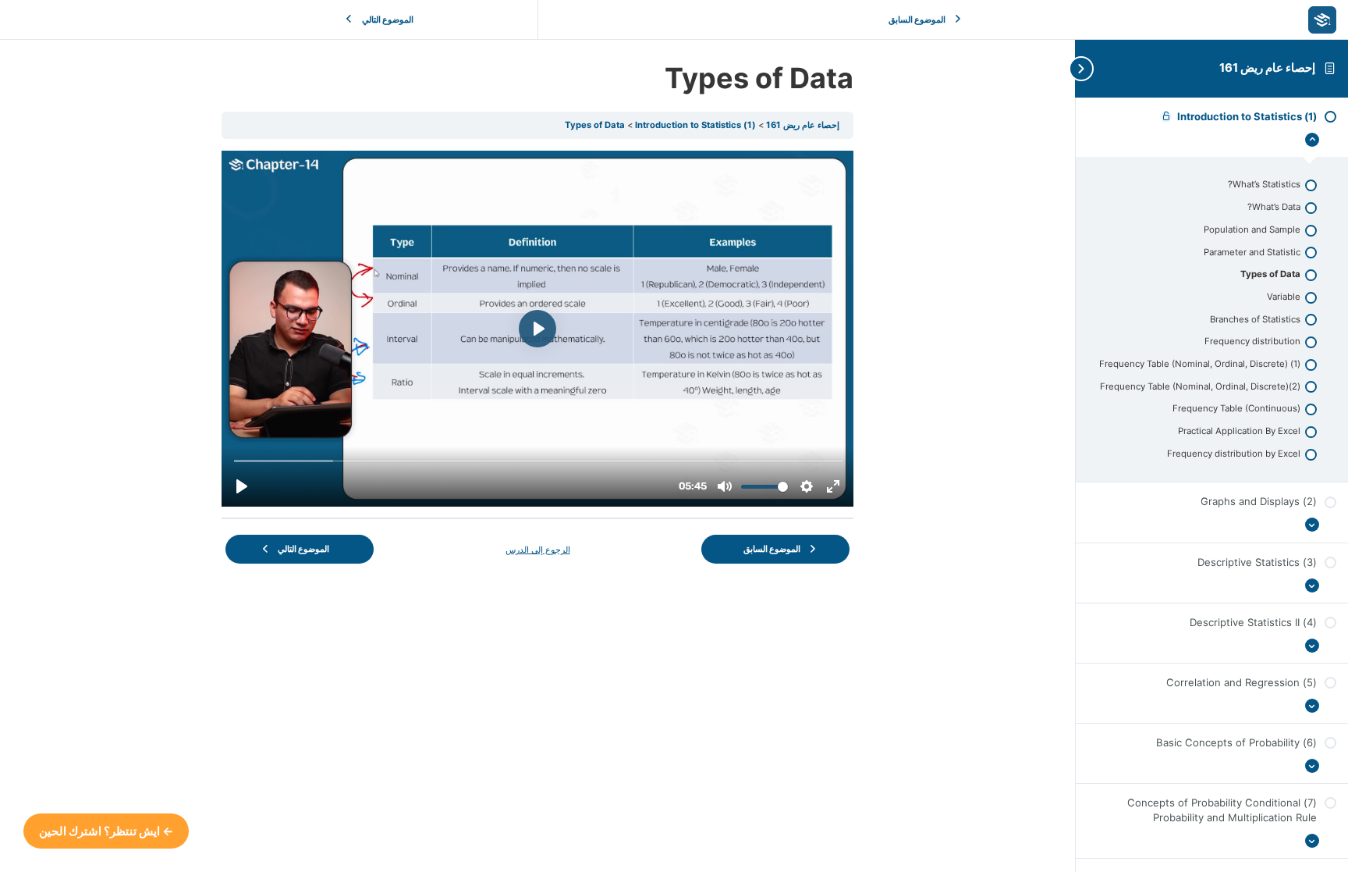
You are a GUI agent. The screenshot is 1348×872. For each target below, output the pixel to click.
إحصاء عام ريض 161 (1268, 67)
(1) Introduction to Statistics (694, 124)
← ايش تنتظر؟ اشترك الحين (106, 831)
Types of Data (595, 124)
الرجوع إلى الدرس (538, 549)
